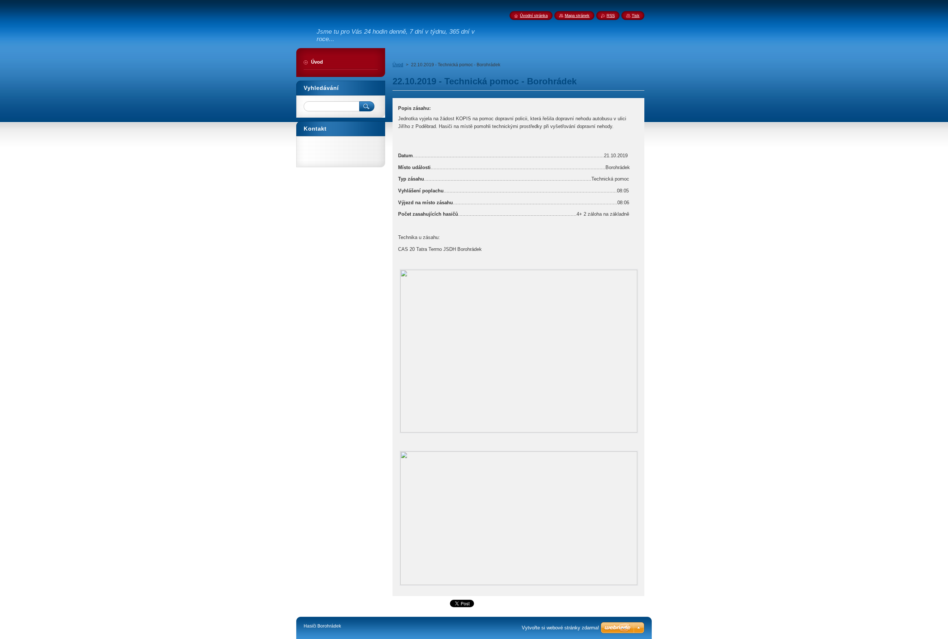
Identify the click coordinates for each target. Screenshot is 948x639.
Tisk (636, 15)
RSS (611, 15)
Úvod (398, 65)
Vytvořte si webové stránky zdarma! (560, 627)
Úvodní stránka (534, 15)
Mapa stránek (577, 15)
